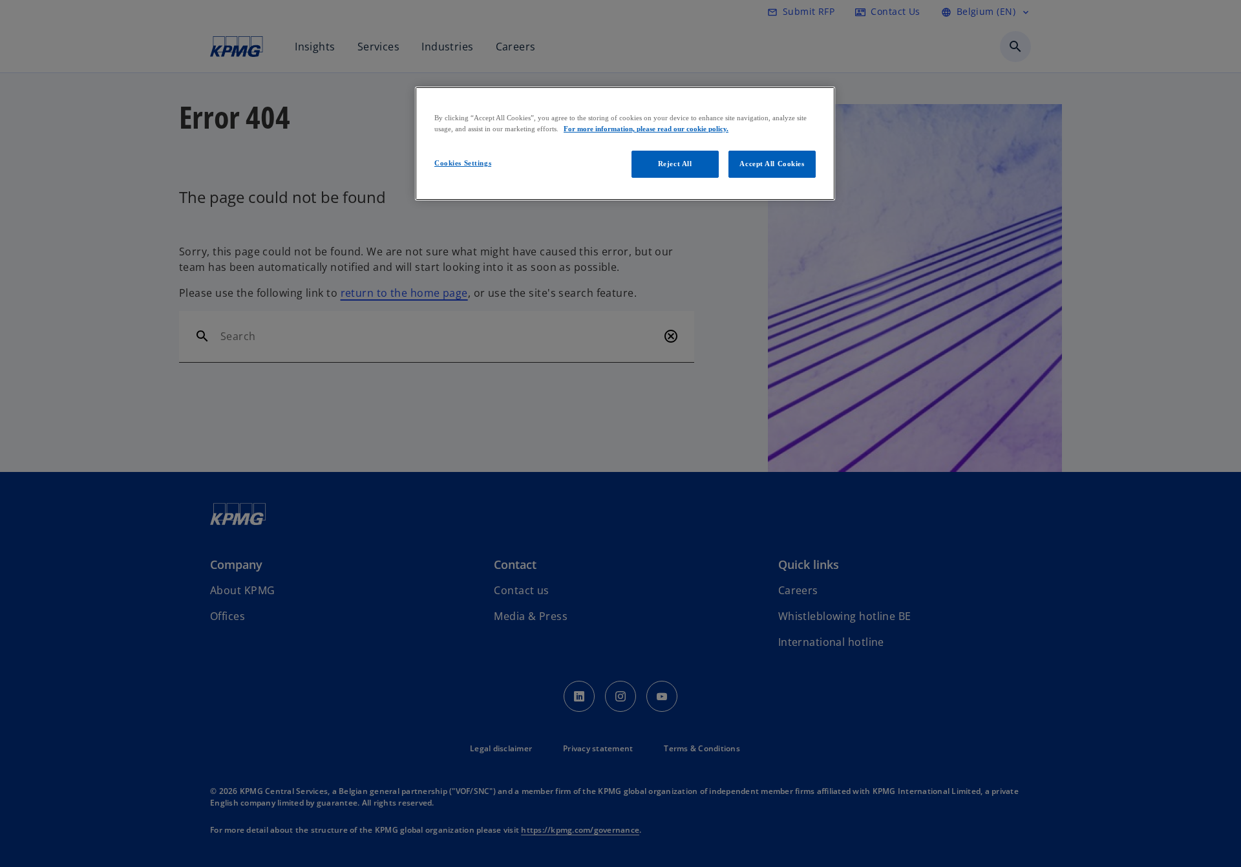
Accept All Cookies (771, 163)
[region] (625, 143)
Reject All (675, 163)
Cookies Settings (462, 163)
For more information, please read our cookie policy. (646, 129)
